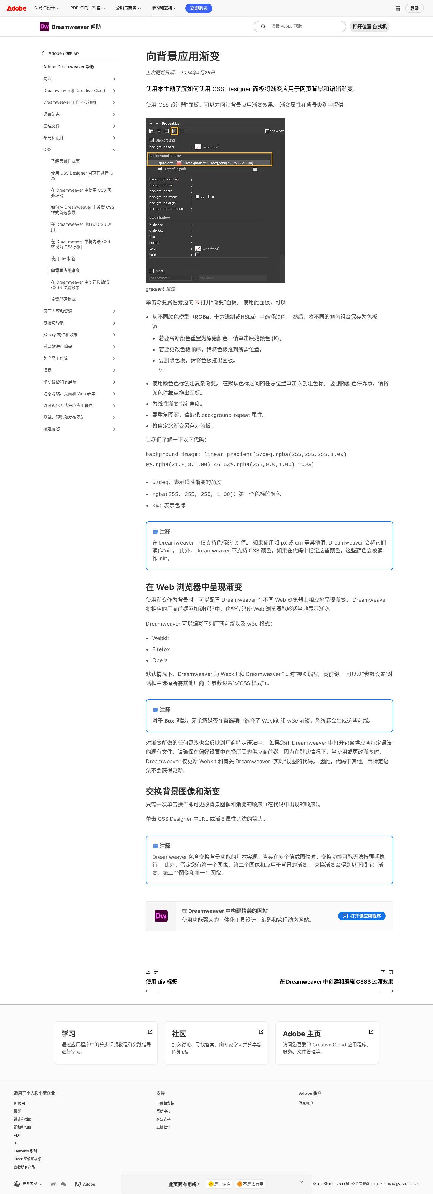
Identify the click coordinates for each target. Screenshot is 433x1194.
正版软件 (163, 1127)
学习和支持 (162, 8)
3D (16, 1143)
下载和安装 (165, 1103)
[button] (398, 8)
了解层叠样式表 (65, 161)
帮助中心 (163, 1111)
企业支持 (163, 1119)
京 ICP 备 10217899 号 (331, 1184)
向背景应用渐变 (65, 270)
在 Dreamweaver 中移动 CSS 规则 (81, 227)
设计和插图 (23, 1119)
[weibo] (53, 1184)
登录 (414, 8)
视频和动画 (23, 1127)
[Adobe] (16, 8)
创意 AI (19, 1103)
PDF (17, 1135)
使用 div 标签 (63, 258)
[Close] (301, 1182)
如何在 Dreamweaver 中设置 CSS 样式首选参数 (82, 210)
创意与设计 (44, 8)
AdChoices (410, 1184)
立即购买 (199, 8)
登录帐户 (306, 1103)
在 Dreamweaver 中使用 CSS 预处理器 (81, 193)
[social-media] (64, 1184)
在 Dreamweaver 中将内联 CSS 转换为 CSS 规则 (80, 244)
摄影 (17, 1111)
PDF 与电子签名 (85, 8)
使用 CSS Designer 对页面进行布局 (82, 175)
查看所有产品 (24, 1167)
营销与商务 (126, 8)
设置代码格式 (63, 299)
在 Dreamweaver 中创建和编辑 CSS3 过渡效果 (80, 284)
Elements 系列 (25, 1151)
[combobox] (300, 26)
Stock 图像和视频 (27, 1159)
